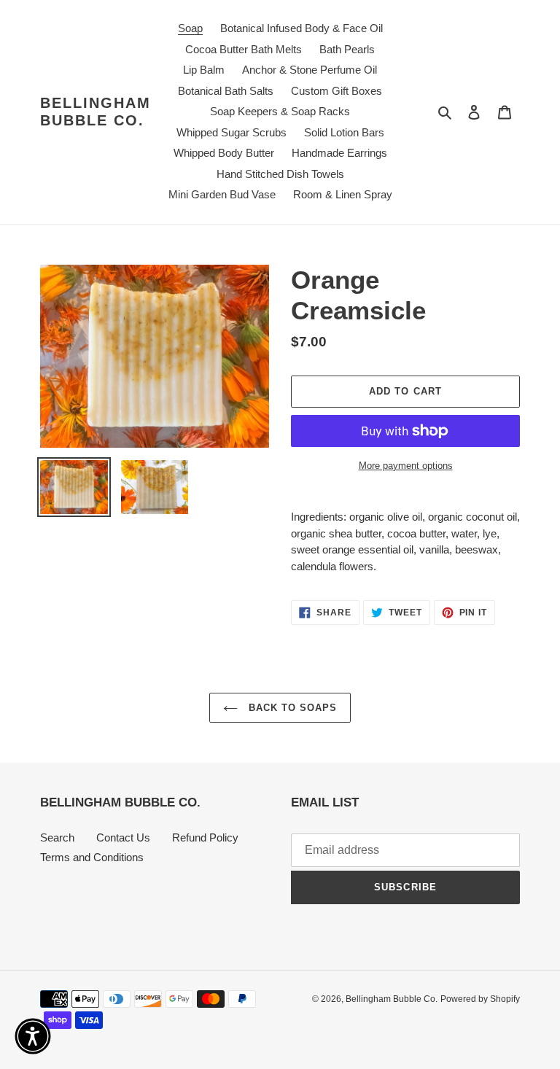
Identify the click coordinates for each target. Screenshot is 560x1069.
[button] (33, 1036)
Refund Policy (205, 837)
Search (57, 837)
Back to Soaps (291, 707)
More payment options (406, 465)
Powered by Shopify (480, 999)
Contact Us (123, 837)
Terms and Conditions (92, 857)
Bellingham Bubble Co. (95, 111)
